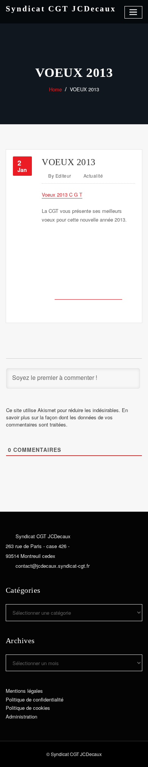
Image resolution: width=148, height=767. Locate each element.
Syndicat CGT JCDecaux (61, 8)
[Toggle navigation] (133, 12)
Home (55, 89)
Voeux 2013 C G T (62, 194)
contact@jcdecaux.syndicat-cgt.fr (53, 565)
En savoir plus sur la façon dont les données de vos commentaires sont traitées (67, 417)
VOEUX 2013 (84, 89)
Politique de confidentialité (34, 699)
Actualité (93, 175)
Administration (21, 716)
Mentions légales (24, 690)
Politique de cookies (28, 707)
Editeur (59, 175)
